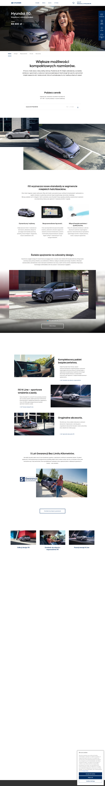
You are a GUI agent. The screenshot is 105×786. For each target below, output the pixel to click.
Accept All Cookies (90, 774)
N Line (31, 53)
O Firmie (56, 3)
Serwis (49, 3)
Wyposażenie (23, 53)
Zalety (9, 53)
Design (16, 53)
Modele (37, 3)
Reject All (90, 777)
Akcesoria (38, 53)
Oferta (43, 3)
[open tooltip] (24, 23)
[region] (90, 767)
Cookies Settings (90, 781)
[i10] (16, 3)
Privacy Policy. (85, 770)
